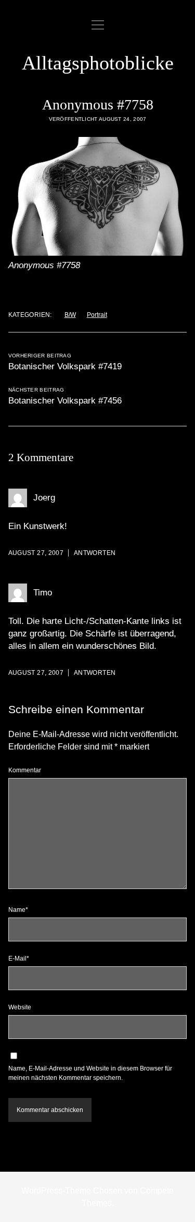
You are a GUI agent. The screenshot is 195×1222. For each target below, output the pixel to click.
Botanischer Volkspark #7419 (65, 366)
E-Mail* (18, 958)
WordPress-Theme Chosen (71, 1190)
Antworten (94, 553)
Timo (42, 593)
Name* (18, 909)
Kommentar (24, 770)
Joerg (44, 498)
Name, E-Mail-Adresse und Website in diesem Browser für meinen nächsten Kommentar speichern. (90, 1073)
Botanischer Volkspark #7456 (65, 401)
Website (19, 1007)
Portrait (97, 314)
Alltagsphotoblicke (98, 63)
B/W (70, 314)
